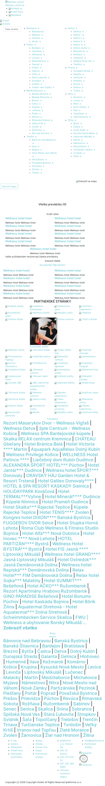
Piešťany (78, 80)
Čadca (77, 126)
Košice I (78, 34)
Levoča (37, 57)
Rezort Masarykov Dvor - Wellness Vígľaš (46, 423)
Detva (36, 103)
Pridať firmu (17, 11)
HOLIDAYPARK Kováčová (28, 491)
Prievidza (38, 166)
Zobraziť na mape (87, 181)
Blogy (53, 633)
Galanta (78, 74)
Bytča (77, 123)
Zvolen (36, 126)
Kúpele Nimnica (22, 501)
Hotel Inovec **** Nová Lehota (48, 536)
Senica (78, 84)
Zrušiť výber (52, 214)
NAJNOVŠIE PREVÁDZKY (52, 265)
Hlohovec (79, 77)
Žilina (72, 120)
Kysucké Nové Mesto (85, 133)
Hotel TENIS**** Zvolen (64, 512)
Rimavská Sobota (42, 120)
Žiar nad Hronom (42, 133)
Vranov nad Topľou (43, 87)
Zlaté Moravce (82, 116)
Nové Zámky (81, 107)
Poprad (37, 64)
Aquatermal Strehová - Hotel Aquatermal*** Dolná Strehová (40, 609)
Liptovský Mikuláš (83, 136)
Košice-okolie (81, 48)
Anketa (39, 744)
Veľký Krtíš (39, 123)
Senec (36, 41)
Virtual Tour (41, 747)
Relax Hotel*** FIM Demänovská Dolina (43, 572)
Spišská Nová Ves (83, 61)
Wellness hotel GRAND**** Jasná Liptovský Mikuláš (51, 557)
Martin (77, 139)
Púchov (37, 169)
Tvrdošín (79, 153)
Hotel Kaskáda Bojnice (45, 601)
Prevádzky (52, 418)
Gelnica (78, 31)
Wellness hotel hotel (18, 218)
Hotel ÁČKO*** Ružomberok (56, 586)
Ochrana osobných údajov (65, 773)
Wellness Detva (19, 428)
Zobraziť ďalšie (52, 260)
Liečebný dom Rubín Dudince (63, 459)
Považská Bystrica (42, 162)
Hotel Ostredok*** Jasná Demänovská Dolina (49, 562)
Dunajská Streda (83, 70)
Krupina (37, 107)
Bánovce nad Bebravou (27, 640)
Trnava (72, 67)
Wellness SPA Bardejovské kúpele (56, 433)
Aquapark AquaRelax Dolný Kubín (65, 449)
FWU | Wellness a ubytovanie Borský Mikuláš (45, 620)
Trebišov (79, 64)
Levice (77, 100)
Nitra (71, 93)
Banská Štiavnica (42, 97)
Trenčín (31, 136)
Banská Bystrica (35, 90)
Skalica (78, 87)
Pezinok (37, 38)
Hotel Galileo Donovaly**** (66, 480)
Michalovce (80, 51)
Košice (72, 28)
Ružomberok (81, 146)
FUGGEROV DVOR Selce (28, 522)
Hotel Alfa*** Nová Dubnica (50, 533)
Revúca (37, 116)
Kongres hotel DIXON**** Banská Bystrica (47, 517)
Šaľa (76, 110)
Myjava (37, 149)
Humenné (38, 51)
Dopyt (38, 750)
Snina (36, 74)
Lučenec (37, 110)
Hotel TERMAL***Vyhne (36, 494)
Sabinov (37, 70)
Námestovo (80, 143)
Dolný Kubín (80, 130)
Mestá (52, 636)
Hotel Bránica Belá (43, 444)
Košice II (78, 38)
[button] (8, 570)
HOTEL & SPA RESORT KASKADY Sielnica (46, 486)
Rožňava (79, 54)
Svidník (37, 84)
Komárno (79, 97)
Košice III (79, 41)
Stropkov (38, 80)
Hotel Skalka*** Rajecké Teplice (36, 507)
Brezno (37, 100)
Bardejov (37, 48)
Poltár (36, 113)
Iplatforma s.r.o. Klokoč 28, (66, 744)
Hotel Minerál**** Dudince (72, 496)
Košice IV (79, 44)
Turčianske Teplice (84, 149)
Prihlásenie (16, 747)
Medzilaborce (40, 61)
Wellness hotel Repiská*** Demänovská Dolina (47, 567)
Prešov (31, 44)
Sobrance (79, 57)
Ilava (35, 146)
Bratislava (32, 28)
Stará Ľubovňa (40, 77)
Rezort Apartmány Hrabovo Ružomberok (45, 591)
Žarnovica (38, 130)
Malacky (37, 34)
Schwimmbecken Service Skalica (37, 617)
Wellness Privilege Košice (32, 454)
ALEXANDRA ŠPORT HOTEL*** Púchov (43, 465)
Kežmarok (38, 54)
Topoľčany (80, 113)
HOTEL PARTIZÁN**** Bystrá (38, 541)
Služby (38, 740)
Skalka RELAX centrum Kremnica (37, 438)
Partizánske (39, 159)
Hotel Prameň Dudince (65, 501)
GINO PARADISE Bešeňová (30, 596)
